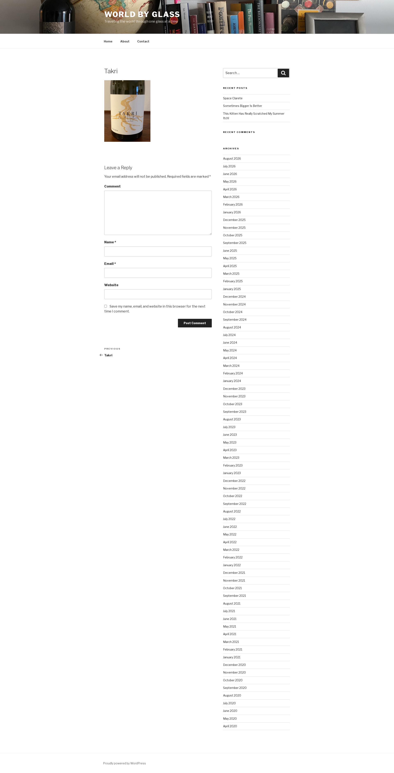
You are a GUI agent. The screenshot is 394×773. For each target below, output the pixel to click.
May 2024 (230, 350)
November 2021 (234, 580)
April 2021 (229, 634)
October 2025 (232, 235)
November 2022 (234, 488)
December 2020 (234, 665)
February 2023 (233, 465)
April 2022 (230, 542)
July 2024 (229, 335)
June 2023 (230, 434)
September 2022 (234, 503)
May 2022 (229, 534)
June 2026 (230, 174)
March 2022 (231, 549)
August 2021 (231, 603)
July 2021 (229, 611)
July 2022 (229, 519)
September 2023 (234, 411)
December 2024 (234, 296)
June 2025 (230, 250)
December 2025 (234, 220)
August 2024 (232, 327)
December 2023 (234, 388)
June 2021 (229, 619)
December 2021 (234, 572)
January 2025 (232, 289)
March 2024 (231, 365)
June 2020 (230, 710)
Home (108, 41)
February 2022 (233, 557)
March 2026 (231, 197)
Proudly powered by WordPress (124, 763)
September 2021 (234, 595)
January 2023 (232, 473)
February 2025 (233, 281)
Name (110, 242)
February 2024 (233, 373)
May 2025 (230, 258)
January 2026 (232, 212)
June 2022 (230, 526)
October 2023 (232, 404)
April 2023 (230, 450)
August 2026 (232, 158)
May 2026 (230, 181)
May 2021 (229, 626)
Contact (143, 41)
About (124, 41)
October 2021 (232, 588)
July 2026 (229, 166)
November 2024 (234, 304)
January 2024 (232, 381)
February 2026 (233, 204)
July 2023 (229, 427)
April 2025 (230, 266)
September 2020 (235, 688)
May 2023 (229, 442)
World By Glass (142, 14)
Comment (112, 186)
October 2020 (233, 680)
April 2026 (230, 189)
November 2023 (234, 396)
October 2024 (232, 312)
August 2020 (232, 695)
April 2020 (230, 726)
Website (111, 285)
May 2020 (230, 718)
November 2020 (234, 672)
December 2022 (234, 481)
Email (110, 264)
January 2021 (231, 657)
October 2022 (232, 496)
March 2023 (231, 457)
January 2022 (232, 565)
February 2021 (232, 649)
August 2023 (232, 419)
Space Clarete (233, 98)
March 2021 (231, 642)
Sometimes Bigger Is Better (242, 105)
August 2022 (232, 511)
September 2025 (234, 243)
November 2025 (234, 227)
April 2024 (230, 358)
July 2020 (229, 703)
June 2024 (230, 342)
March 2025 (231, 273)
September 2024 (234, 319)
